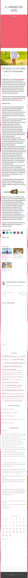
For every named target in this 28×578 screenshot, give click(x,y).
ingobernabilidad (6, 382)
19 (20, 528)
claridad (9, 363)
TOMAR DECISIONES (14, 398)
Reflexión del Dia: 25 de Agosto (8, 422)
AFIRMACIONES (18, 356)
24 (13, 532)
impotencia (19, 379)
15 (6, 528)
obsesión (4, 387)
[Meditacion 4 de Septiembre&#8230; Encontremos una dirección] (7, 251)
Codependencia (18, 362)
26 (20, 532)
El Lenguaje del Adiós (19, 79)
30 (10, 535)
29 (6, 535)
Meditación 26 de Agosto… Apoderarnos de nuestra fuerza (13, 419)
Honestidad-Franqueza (12, 379)
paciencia (7, 387)
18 (17, 528)
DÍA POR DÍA (21, 374)
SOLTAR (12, 396)
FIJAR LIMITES (20, 377)
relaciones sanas (11, 393)
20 (23, 528)
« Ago (3, 539)
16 (10, 528)
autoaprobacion (10, 359)
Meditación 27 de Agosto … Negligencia (9, 412)
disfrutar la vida (15, 374)
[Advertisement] (14, 33)
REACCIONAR (18, 387)
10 (13, 525)
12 (20, 525)
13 (23, 525)
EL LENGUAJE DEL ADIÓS (14, 8)
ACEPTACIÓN (6, 356)
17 (13, 528)
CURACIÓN (14, 372)
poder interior (12, 387)
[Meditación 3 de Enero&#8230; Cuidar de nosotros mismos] (18, 251)
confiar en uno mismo (19, 370)
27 (23, 532)
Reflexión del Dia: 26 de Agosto (8, 416)
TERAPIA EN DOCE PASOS (6, 398)
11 (17, 525)
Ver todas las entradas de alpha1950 (14, 285)
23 (10, 532)
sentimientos (6, 396)
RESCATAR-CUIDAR (19, 393)
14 (3, 528)
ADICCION (13, 356)
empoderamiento (6, 377)
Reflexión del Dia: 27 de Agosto (8, 409)
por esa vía (19, 100)
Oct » (6, 539)
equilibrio (14, 377)
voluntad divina (9, 401)
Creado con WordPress (10, 574)
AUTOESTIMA (18, 359)
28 (3, 535)
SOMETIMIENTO (19, 396)
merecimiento (18, 385)
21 (3, 532)
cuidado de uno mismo (9, 372)
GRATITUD (5, 379)
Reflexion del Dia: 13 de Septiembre (7, 293)
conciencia (6, 366)
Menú (15, 16)
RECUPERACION (8, 390)
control (3, 372)
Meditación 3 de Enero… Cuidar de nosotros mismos (18, 256)
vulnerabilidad (18, 401)
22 (6, 532)
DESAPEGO (9, 374)
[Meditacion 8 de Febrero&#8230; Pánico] (7, 265)
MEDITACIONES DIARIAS (8, 385)
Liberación (14, 382)
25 (17, 532)
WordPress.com (14, 575)
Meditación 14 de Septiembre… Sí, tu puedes (22, 294)
